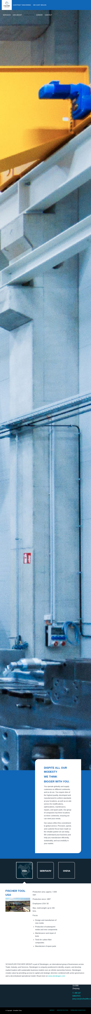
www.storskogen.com (56, 976)
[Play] (7, 910)
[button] (17, 904)
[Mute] (28, 910)
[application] (17, 905)
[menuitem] (7, 5)
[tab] (24, 871)
